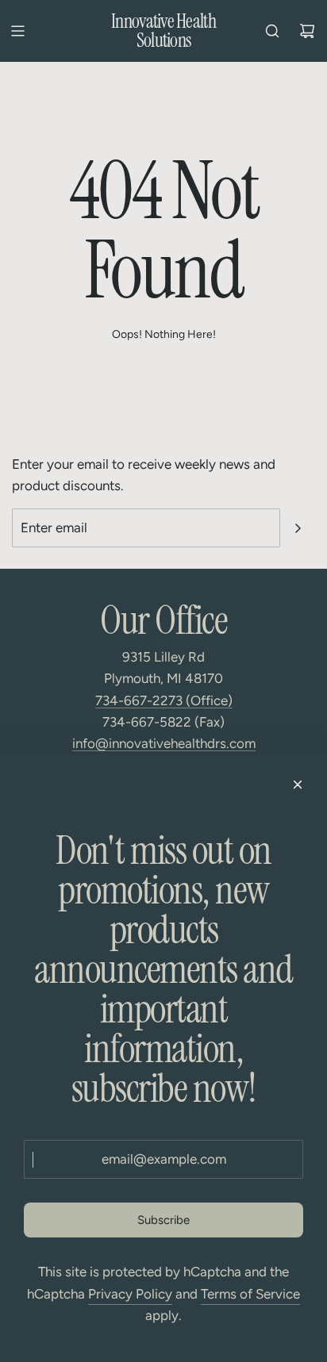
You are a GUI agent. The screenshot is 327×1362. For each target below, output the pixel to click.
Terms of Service (250, 1294)
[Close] (297, 784)
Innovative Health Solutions (163, 31)
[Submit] (297, 528)
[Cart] (307, 30)
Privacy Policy (130, 1294)
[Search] (272, 30)
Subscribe (163, 1220)
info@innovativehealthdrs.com (164, 743)
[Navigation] (17, 30)
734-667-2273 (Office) (164, 700)
